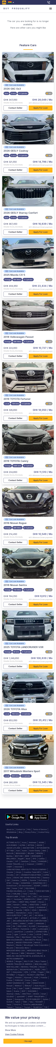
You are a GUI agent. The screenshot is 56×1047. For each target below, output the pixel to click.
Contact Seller (15, 108)
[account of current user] (50, 8)
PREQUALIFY (21, 8)
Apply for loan (40, 108)
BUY (6, 8)
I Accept (28, 1041)
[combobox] (11, 2)
